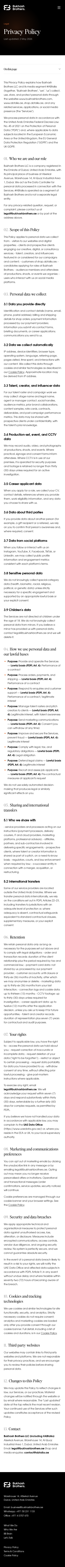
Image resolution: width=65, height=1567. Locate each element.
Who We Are (10, 1529)
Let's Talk (8, 1537)
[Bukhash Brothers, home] (14, 1484)
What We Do (10, 1525)
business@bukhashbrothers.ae (27, 1507)
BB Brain (8, 1533)
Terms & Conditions (14, 1551)
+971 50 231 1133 (25, 1511)
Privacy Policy (11, 1547)
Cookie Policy (16, 372)
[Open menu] (59, 7)
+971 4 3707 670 (19, 1515)
